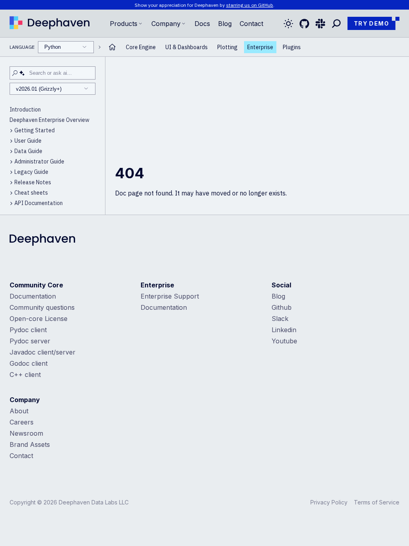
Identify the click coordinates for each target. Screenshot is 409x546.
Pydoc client (28, 330)
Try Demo (371, 23)
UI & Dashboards (186, 47)
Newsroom (26, 433)
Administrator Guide (39, 161)
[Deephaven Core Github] (304, 23)
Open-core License (39, 319)
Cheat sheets (31, 192)
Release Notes (32, 182)
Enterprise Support (170, 296)
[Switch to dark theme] (288, 23)
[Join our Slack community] (320, 23)
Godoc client (29, 363)
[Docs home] (112, 47)
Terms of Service (376, 502)
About (19, 411)
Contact (21, 456)
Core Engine (141, 47)
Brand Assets (30, 444)
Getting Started (34, 130)
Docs (202, 24)
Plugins (292, 47)
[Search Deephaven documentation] (336, 23)
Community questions (42, 307)
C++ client (25, 375)
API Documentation (38, 203)
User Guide (28, 140)
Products (123, 24)
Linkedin (284, 330)
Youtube (284, 341)
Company (166, 24)
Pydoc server (30, 341)
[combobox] (66, 47)
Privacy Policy (328, 502)
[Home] (49, 23)
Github (282, 307)
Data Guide (28, 151)
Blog (225, 24)
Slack (280, 319)
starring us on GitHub (249, 5)
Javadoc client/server (42, 352)
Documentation (33, 296)
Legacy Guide (31, 171)
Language (35, 47)
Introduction (25, 109)
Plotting (227, 47)
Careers (22, 422)
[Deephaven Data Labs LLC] (42, 240)
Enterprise (260, 47)
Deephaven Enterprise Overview (49, 120)
